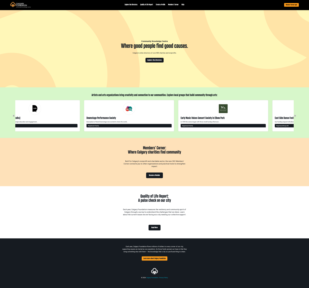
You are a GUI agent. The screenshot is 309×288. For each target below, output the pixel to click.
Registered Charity (87, 126)
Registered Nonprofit (277, 126)
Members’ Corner (173, 5)
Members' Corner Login (291, 5)
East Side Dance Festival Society (283, 118)
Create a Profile (160, 5)
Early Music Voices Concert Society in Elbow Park (197, 118)
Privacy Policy (163, 277)
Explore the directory (154, 60)
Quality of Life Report (146, 5)
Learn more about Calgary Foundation (154, 258)
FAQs (182, 5)
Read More (154, 228)
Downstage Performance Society (95, 118)
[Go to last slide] (14, 116)
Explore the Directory (131, 5)
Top (305, 284)
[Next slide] (295, 116)
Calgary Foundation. (152, 277)
